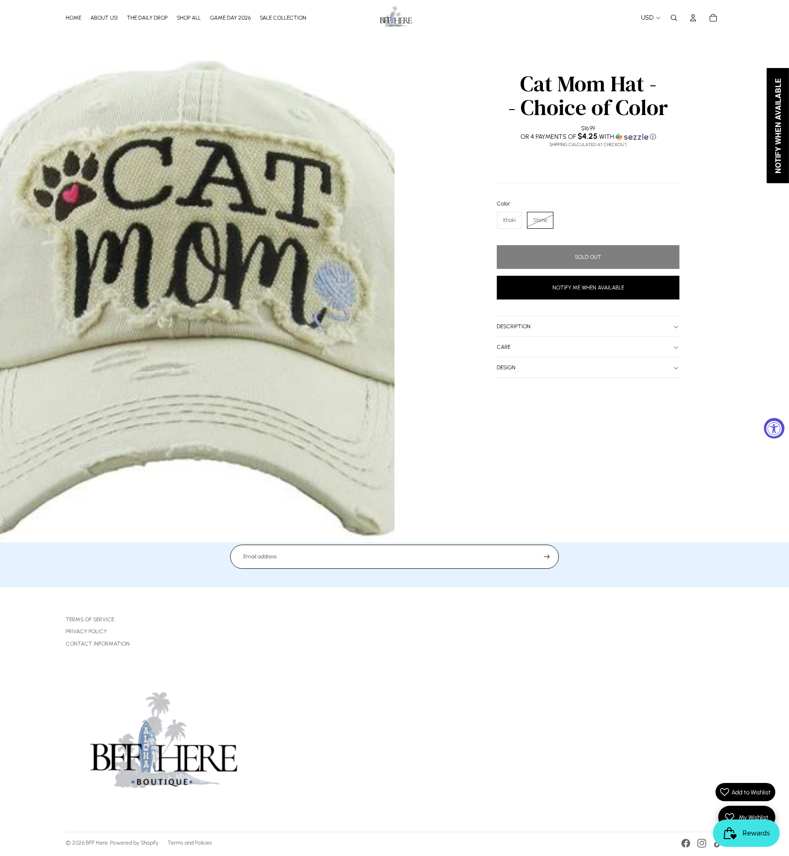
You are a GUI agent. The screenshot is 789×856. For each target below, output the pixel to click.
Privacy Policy (86, 631)
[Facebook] (685, 843)
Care (503, 347)
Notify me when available (588, 287)
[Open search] (674, 18)
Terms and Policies (190, 843)
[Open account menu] (693, 18)
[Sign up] (547, 557)
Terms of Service (90, 619)
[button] (588, 136)
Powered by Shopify (134, 843)
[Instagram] (701, 843)
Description (514, 327)
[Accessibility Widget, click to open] (774, 428)
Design (506, 368)
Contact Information (98, 644)
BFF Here (97, 843)
